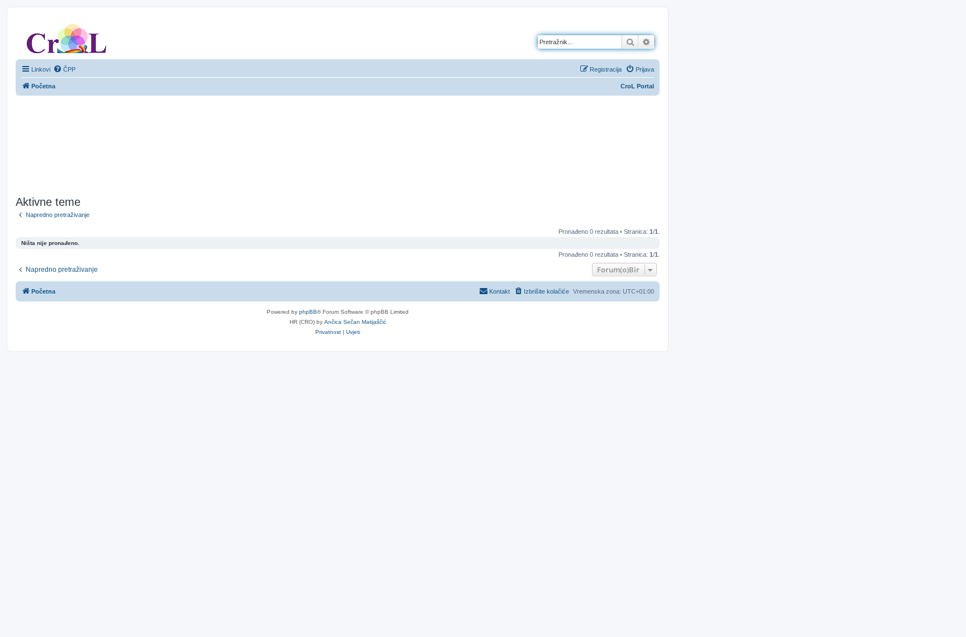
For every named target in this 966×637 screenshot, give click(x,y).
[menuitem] (64, 69)
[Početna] (66, 36)
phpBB (308, 312)
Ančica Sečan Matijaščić (355, 322)
